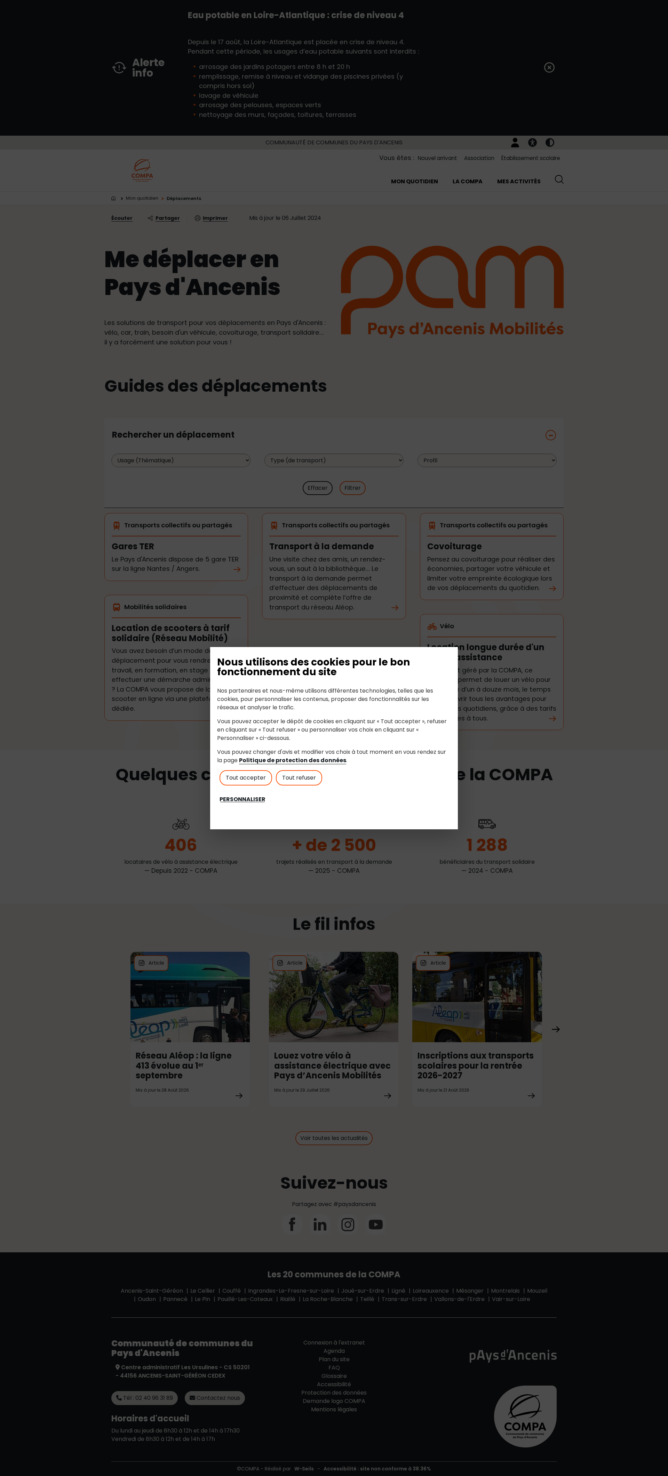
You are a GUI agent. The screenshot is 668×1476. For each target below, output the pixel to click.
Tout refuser (299, 778)
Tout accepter (246, 778)
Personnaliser (242, 799)
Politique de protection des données (292, 760)
